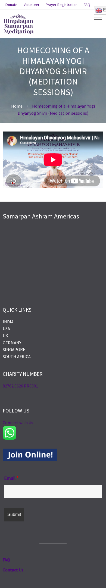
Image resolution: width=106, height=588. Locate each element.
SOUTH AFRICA (17, 356)
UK (5, 335)
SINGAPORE (14, 349)
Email (11, 478)
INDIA (8, 321)
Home (17, 106)
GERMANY (12, 342)
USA (6, 328)
